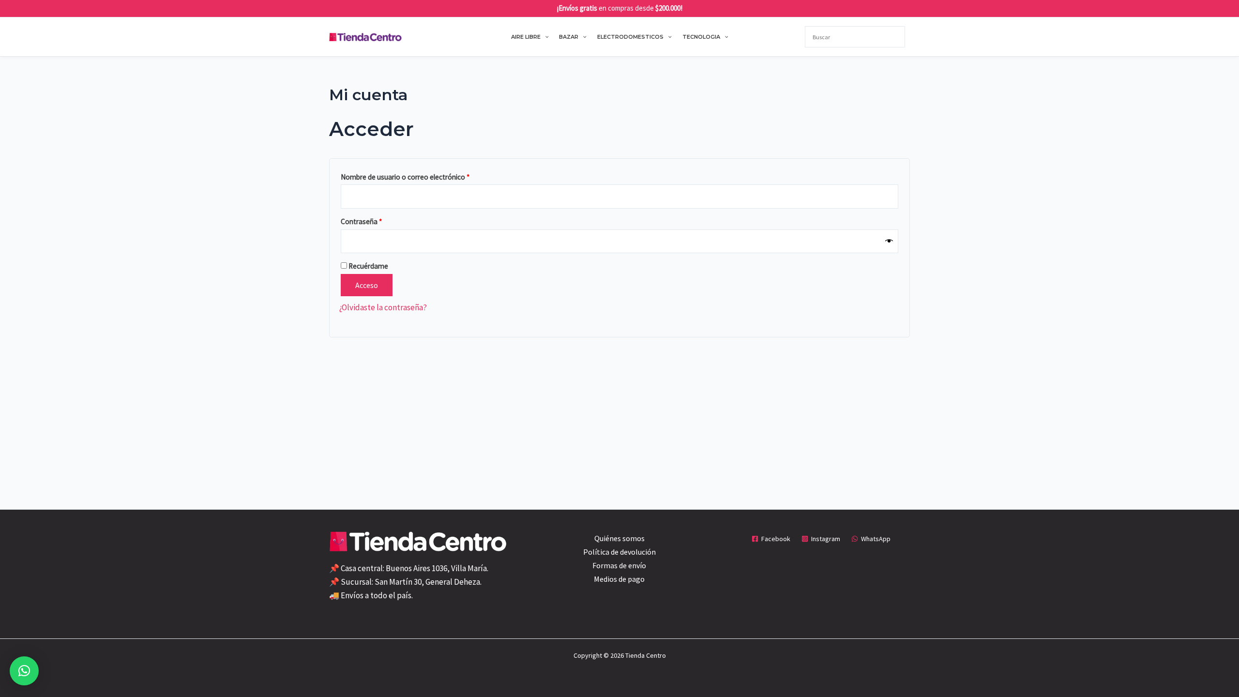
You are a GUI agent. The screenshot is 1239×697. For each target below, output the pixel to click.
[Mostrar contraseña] (889, 241)
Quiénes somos (619, 538)
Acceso (366, 285)
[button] (545, 36)
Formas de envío (619, 565)
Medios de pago (619, 579)
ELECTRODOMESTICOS (630, 36)
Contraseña (379, 220)
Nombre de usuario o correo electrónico (422, 176)
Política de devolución (619, 552)
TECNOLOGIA (701, 36)
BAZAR (568, 36)
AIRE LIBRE (526, 36)
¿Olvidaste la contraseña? (383, 307)
